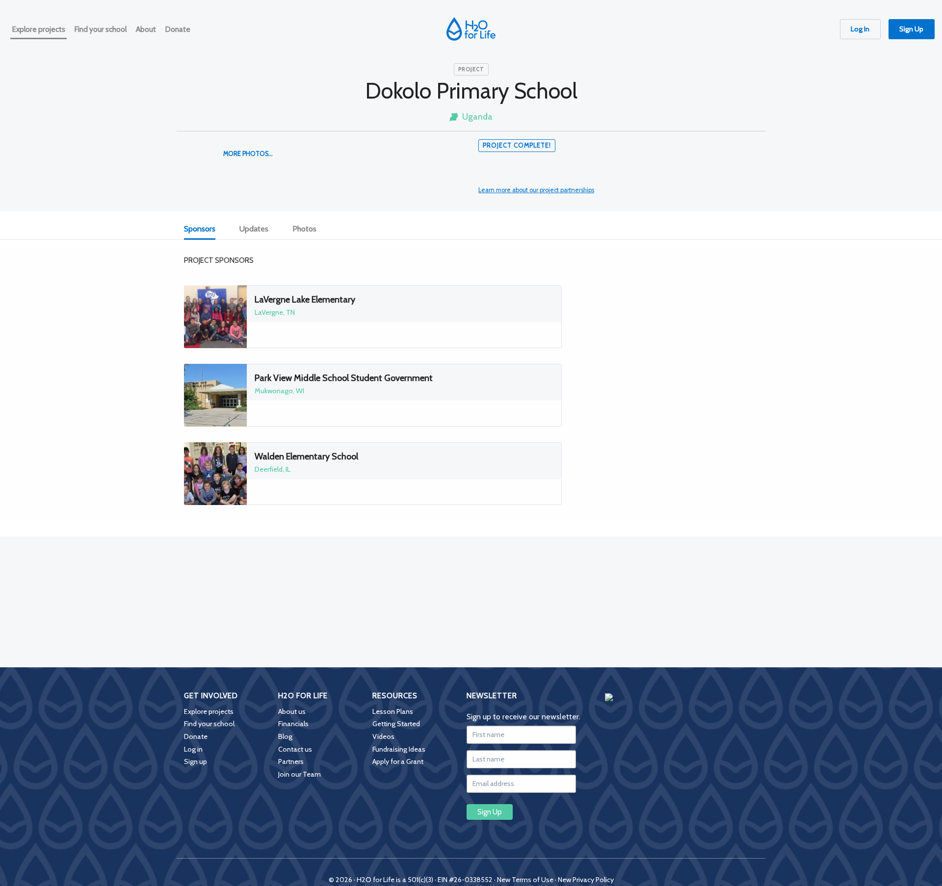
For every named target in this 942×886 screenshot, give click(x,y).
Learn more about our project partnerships (536, 190)
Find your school (209, 723)
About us (292, 711)
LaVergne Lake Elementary (305, 299)
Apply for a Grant (397, 761)
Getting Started (396, 723)
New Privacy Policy (586, 879)
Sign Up (911, 29)
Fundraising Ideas (398, 749)
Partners (291, 761)
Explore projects (209, 711)
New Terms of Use (525, 879)
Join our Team (299, 774)
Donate (196, 736)
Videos (383, 736)
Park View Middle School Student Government (344, 378)
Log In (860, 29)
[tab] (205, 229)
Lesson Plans (392, 711)
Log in (193, 749)
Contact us (295, 749)
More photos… (248, 153)
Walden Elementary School (306, 456)
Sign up (195, 761)
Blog (285, 736)
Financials (293, 723)
